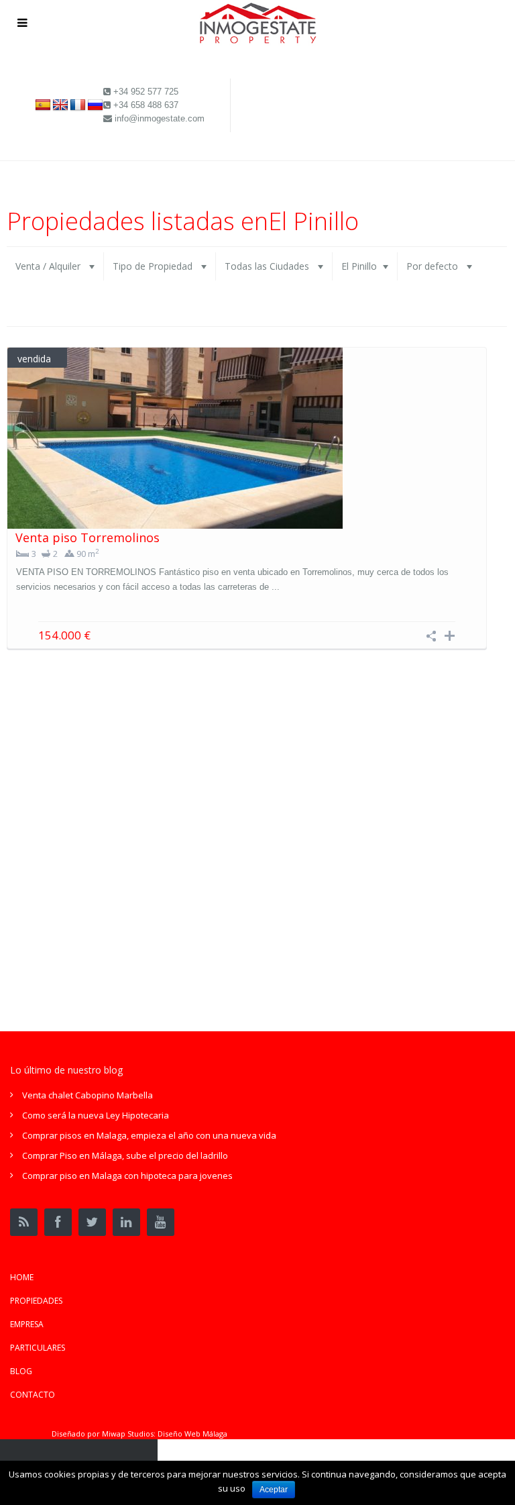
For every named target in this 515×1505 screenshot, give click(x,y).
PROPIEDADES (36, 1300)
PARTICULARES (37, 1347)
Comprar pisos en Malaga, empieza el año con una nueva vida (149, 1135)
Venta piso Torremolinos (87, 537)
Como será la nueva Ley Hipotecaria (95, 1115)
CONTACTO (32, 1394)
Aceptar (274, 1489)
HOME (22, 1277)
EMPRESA (27, 1324)
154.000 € (64, 635)
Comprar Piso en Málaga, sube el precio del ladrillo (125, 1155)
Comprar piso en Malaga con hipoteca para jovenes (127, 1176)
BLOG (21, 1371)
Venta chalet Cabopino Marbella (87, 1095)
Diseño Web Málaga (192, 1434)
